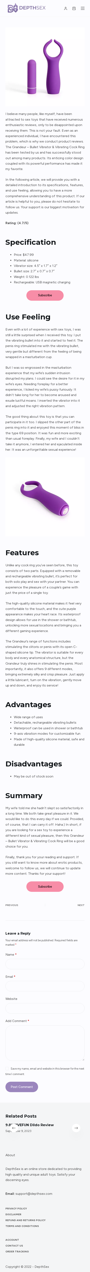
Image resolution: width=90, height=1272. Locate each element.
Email (10, 977)
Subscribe (45, 295)
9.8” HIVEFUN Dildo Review (29, 1125)
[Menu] (83, 8)
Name (11, 955)
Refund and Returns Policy (25, 1220)
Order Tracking (17, 1251)
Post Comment (22, 1087)
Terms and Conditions (22, 1226)
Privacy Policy (16, 1208)
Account (12, 1239)
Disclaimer (13, 1214)
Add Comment (17, 1021)
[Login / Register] (65, 8)
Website (11, 999)
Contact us (14, 1245)
